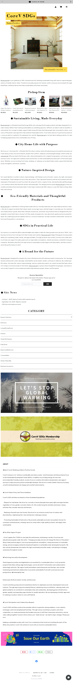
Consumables (5, 355)
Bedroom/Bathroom (7, 350)
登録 (47, 284)
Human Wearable (6, 361)
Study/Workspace (6, 339)
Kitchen (3, 333)
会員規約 (52, 672)
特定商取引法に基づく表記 (40, 672)
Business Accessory (7, 366)
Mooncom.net (5, 80)
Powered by (34, 678)
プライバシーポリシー (24, 672)
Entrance (3, 323)
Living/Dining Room (7, 328)
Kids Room (4, 344)
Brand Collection (6, 317)
